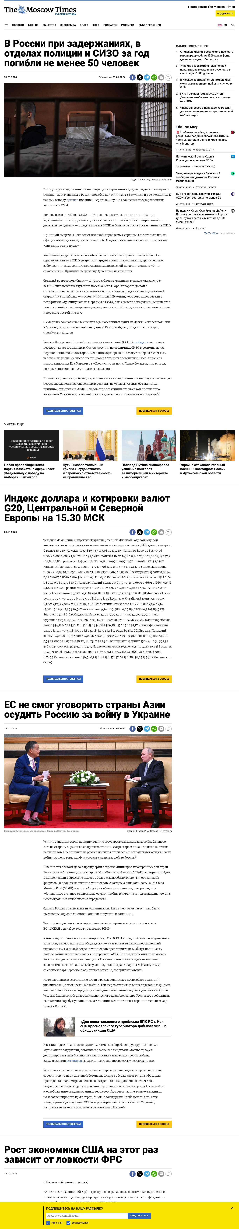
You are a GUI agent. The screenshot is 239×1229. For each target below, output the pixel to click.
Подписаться (119, 634)
